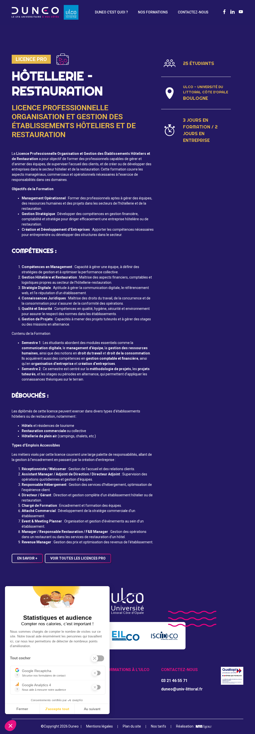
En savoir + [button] (27, 558)
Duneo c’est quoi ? (111, 12)
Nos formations (153, 12)
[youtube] (240, 12)
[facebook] (224, 12)
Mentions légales (99, 726)
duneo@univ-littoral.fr (182, 689)
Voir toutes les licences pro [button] (78, 558)
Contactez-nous (193, 12)
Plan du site (132, 726)
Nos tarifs (158, 726)
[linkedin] (232, 12)
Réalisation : (186, 726)
